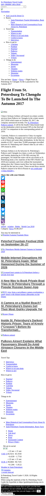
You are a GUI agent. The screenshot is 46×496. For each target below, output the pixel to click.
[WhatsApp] (23, 190)
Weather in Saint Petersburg (11, 467)
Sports (13, 66)
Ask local (11, 433)
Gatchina (14, 44)
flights (17, 226)
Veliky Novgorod (17, 55)
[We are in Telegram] (7, 448)
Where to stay (16, 33)
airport (3, 226)
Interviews (15, 40)
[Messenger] (23, 209)
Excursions (15, 75)
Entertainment (16, 62)
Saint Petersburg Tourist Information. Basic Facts (25, 427)
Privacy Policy (13, 442)
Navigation (5, 11)
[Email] (23, 194)
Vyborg (14, 58)
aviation (10, 226)
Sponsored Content (15, 440)
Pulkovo (14, 51)
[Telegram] (23, 213)
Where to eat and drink (19, 36)
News (21, 79)
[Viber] (23, 221)
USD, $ (4, 454)
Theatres (14, 69)
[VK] (23, 217)
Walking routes (16, 71)
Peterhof (14, 49)
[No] (14, 494)
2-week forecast (7, 472)
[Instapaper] (23, 206)
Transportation (16, 31)
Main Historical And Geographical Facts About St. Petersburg (26, 25)
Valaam (14, 53)
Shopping (14, 73)
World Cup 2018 (27, 226)
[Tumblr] (23, 198)
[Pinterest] (23, 182)
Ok (39, 491)
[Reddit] (23, 186)
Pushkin (14, 47)
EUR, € (4, 462)
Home (14, 79)
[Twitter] (23, 178)
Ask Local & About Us (15, 16)
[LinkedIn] (23, 202)
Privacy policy (7, 494)
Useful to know (17, 38)
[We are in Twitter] (4, 448)
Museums (14, 64)
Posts (10, 437)
